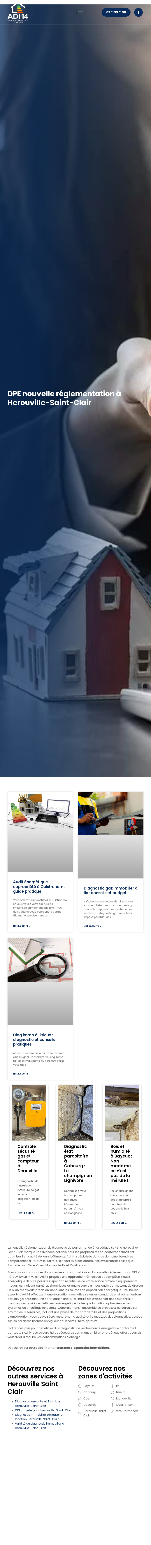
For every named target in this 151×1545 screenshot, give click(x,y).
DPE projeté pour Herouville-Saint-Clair (43, 1410)
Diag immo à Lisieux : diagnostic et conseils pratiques (34, 1039)
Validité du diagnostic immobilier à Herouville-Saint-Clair (39, 1425)
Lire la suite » (21, 926)
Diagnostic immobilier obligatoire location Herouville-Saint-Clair (39, 1417)
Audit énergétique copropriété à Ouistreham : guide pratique (39, 886)
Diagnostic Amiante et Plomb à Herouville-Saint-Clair (37, 1403)
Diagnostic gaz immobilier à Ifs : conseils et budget (111, 890)
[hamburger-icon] (80, 12)
